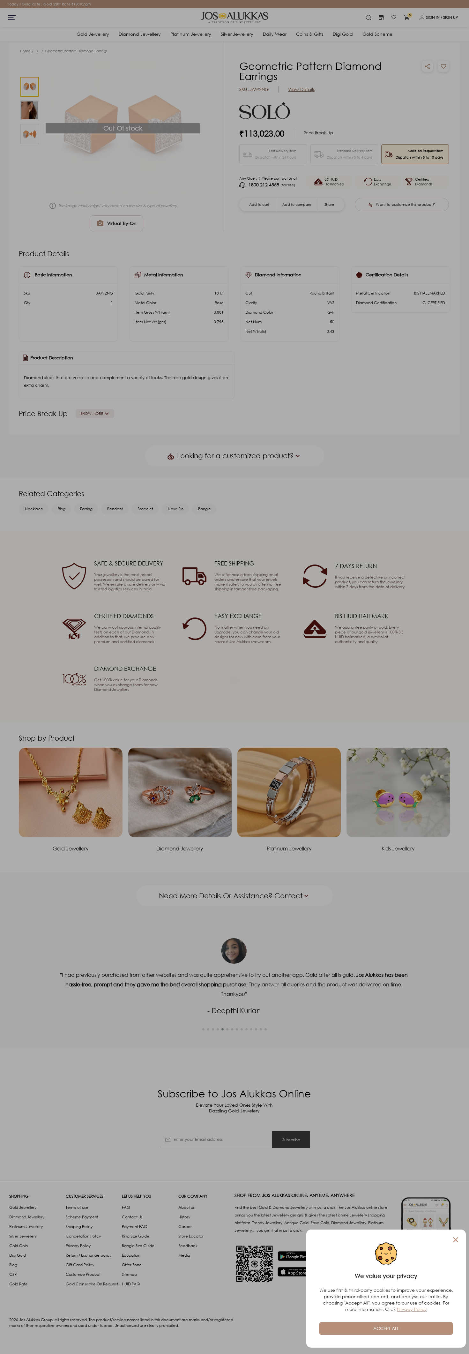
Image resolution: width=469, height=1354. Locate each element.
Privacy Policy (412, 1309)
